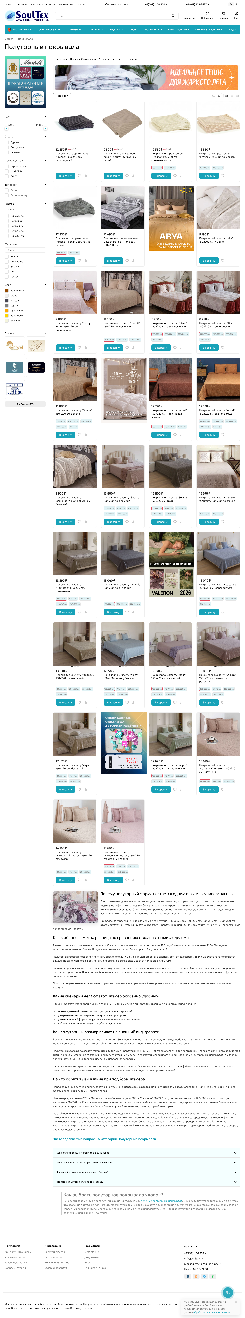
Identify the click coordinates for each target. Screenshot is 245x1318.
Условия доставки (16, 1262)
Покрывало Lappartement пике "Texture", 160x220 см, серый (120, 157)
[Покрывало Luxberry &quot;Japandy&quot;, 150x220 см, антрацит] (122, 553)
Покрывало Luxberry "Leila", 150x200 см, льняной (216, 240)
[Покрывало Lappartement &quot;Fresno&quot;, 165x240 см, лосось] (218, 123)
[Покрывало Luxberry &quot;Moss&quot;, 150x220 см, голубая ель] (122, 644)
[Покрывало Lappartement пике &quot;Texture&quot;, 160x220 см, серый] (122, 123)
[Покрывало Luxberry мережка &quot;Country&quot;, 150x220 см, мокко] (218, 466)
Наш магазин (66, 4)
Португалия (17, 147)
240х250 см (170, 168)
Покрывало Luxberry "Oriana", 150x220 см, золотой (74, 411)
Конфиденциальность (58, 1262)
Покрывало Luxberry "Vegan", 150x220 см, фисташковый (170, 766)
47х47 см (74, 427)
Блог (87, 1262)
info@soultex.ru (193, 1258)
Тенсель (15, 276)
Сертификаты (53, 1257)
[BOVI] (15, 367)
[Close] (236, 1301)
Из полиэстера (106, 58)
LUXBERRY (16, 171)
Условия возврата (56, 1267)
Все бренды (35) (25, 404)
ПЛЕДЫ (133, 29)
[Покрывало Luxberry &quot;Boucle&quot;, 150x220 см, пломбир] (122, 466)
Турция (15, 142)
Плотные (133, 58)
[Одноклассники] (196, 1276)
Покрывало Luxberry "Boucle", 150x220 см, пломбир (122, 499)
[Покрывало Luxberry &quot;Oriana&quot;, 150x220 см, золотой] (75, 379)
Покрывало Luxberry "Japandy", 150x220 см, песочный (75, 676)
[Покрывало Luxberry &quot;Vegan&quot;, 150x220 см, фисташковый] (170, 734)
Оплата (9, 4)
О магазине (91, 1251)
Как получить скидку (18, 1251)
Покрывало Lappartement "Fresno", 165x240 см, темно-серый (74, 241)
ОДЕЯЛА (95, 29)
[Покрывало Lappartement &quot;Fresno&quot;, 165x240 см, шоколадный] (75, 123)
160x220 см (17, 215)
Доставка (22, 4)
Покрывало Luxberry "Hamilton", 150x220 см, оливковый (70, 588)
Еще (231, 29)
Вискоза (15, 266)
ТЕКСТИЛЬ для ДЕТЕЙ (207, 29)
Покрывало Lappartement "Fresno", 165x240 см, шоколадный (72, 157)
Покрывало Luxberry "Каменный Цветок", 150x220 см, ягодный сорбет (122, 855)
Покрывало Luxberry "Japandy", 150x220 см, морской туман (218, 586)
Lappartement (19, 166)
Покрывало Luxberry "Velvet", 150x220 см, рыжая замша (217, 411)
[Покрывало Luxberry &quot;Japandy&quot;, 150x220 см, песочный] (75, 644)
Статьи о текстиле (116, 4)
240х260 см (157, 339)
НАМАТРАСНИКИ (177, 29)
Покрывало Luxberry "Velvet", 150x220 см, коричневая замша (170, 413)
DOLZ (14, 176)
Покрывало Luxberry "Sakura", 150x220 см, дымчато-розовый (217, 678)
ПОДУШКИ (114, 29)
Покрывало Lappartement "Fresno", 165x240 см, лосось (217, 155)
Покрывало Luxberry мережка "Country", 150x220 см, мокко (218, 499)
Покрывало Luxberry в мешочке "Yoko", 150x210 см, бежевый (73, 501)
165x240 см (17, 230)
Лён (13, 271)
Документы (91, 1257)
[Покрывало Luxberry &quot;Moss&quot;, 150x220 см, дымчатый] (170, 644)
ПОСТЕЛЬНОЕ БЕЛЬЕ (48, 29)
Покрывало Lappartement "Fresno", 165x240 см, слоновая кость (168, 157)
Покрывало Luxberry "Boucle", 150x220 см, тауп (170, 499)
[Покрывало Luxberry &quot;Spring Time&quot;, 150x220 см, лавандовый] (75, 292)
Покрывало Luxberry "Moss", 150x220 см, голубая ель (121, 676)
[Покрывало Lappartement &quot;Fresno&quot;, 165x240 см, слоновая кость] (170, 123)
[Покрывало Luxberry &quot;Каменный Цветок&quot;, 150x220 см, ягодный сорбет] (122, 821)
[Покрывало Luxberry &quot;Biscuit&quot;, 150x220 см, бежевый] (122, 292)
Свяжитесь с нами (95, 1267)
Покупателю (12, 1245)
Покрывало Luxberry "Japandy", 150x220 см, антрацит (123, 586)
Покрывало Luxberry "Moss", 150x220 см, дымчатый (169, 676)
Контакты (83, 4)
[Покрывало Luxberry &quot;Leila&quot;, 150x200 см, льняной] (218, 207)
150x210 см (17, 220)
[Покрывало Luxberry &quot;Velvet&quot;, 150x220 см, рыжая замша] (218, 379)
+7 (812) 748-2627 (196, 4)
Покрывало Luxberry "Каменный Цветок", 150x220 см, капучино (217, 768)
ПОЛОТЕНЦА (152, 29)
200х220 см (122, 339)
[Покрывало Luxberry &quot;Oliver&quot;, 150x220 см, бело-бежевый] (170, 292)
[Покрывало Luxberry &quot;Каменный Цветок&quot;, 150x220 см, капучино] (218, 734)
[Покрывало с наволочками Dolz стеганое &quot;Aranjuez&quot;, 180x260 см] (122, 207)
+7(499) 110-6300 (155, 4)
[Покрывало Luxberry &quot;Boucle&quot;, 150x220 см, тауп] (170, 466)
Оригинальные (89, 58)
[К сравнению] (85, 176)
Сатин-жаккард (20, 195)
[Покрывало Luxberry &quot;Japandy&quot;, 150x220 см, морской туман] (218, 553)
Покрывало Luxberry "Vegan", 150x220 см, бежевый (74, 766)
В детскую (121, 58)
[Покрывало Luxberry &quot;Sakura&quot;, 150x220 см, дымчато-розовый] (218, 644)
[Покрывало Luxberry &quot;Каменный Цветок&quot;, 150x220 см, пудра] (75, 821)
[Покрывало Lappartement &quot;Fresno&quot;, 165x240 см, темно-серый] (75, 207)
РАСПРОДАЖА (20, 29)
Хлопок (15, 256)
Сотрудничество (55, 1251)
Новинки (75, 58)
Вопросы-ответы (15, 1267)
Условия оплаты (15, 1257)
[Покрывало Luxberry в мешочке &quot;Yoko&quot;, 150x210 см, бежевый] (75, 466)
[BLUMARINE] (36, 345)
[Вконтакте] (187, 1276)
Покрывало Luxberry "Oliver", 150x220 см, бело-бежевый (169, 324)
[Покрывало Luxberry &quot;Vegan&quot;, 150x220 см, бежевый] (75, 734)
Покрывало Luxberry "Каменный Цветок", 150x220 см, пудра (74, 855)
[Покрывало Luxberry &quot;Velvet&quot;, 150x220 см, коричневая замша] (170, 379)
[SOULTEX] (27, 15)
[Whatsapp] (212, 1276)
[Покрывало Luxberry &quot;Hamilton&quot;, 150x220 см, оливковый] (75, 553)
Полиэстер (17, 261)
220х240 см (135, 339)
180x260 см (17, 235)
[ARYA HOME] (15, 345)
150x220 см (17, 225)
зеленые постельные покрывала (161, 1200)
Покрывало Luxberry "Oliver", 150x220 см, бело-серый (217, 324)
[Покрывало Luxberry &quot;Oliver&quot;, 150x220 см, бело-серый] (218, 292)
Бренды (9, 333)
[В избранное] (79, 176)
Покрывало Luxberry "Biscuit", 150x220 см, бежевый (122, 324)
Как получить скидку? (43, 4)
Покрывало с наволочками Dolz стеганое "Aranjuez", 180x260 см (121, 241)
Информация (53, 1245)
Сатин (14, 190)
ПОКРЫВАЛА (75, 29)
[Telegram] (204, 1276)
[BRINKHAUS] (36, 367)
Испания (16, 152)
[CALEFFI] (15, 389)
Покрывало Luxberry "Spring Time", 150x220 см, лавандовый (73, 326)
